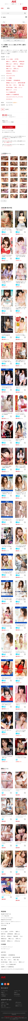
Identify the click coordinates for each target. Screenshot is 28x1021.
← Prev (3, 22)
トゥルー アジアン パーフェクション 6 (21, 843)
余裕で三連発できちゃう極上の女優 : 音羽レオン (20, 361)
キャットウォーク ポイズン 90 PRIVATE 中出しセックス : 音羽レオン (7, 652)
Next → (24, 22)
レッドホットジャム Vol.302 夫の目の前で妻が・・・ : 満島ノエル (6, 625)
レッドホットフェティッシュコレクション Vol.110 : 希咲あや (7, 440)
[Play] (14, 31)
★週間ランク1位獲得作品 (12, 94)
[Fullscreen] (25, 37)
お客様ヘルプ (14, 3)
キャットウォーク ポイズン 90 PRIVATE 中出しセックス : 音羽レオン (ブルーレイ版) (21, 625)
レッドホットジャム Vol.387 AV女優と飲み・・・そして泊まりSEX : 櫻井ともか (7, 334)
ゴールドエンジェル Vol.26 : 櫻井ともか (20, 519)
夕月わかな (9, 73)
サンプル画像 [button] (6, 40)
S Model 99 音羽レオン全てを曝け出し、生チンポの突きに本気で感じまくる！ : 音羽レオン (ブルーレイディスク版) (7, 493)
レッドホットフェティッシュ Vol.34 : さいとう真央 (21, 757)
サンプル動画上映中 (11, 92)
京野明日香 (21, 61)
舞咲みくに (15, 71)
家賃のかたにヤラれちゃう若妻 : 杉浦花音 (20, 229)
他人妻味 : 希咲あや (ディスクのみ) (7, 282)
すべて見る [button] (4, 200)
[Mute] (23, 37)
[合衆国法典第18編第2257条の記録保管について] (14, 1016)
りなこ (14, 66)
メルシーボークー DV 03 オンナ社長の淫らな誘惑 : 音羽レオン (21, 599)
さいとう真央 (9, 59)
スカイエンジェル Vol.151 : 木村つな (21, 704)
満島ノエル (9, 68)
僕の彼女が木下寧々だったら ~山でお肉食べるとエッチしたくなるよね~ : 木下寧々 (7, 308)
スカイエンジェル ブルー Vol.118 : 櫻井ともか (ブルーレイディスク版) (7, 519)
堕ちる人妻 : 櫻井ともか (6, 730)
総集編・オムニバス (11, 82)
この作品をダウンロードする (9, 132)
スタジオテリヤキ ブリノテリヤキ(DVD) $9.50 (14, 98)
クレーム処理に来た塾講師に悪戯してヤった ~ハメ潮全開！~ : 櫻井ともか (21, 572)
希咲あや (22, 64)
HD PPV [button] (6, 109)
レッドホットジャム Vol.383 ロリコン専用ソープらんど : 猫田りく (21, 334)
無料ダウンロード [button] (20, 40)
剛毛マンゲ (9, 89)
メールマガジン (17, 996)
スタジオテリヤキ (10, 75)
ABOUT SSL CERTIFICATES (4, 980)
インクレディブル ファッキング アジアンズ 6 (21, 869)
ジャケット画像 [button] (13, 40)
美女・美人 (9, 85)
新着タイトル (4, 768)
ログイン (6, 3)
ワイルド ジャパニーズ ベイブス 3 (7, 843)
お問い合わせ (18, 1002)
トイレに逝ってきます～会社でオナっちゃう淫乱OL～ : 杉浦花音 (6, 229)
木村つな (16, 64)
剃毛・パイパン (18, 87)
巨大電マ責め (9, 87)
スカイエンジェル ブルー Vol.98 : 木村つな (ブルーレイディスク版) (7, 678)
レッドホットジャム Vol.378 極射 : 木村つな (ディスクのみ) (6, 361)
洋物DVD (3, 992)
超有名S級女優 (21, 82)
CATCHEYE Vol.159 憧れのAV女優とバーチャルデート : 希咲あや (7, 256)
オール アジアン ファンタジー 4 (7, 816)
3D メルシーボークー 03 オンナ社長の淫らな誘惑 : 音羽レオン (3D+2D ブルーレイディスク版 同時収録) (7, 599)
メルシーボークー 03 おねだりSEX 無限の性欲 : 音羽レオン (21, 546)
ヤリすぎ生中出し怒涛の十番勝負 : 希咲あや (6, 467)
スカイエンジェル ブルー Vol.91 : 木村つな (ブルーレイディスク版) (7, 704)
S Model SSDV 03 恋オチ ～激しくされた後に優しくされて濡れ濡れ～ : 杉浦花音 (21, 256)
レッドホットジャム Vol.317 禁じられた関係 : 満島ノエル (7, 546)
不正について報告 (5, 1004)
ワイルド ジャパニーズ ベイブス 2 (21, 895)
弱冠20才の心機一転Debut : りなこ (20, 440)
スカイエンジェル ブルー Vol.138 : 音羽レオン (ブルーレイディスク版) (7, 387)
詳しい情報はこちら (6, 138)
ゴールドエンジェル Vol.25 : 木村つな (20, 678)
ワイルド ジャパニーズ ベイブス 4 (21, 790)
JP (21, 3)
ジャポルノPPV (17, 990)
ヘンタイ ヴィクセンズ (6, 895)
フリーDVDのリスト (8, 145)
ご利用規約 (3, 996)
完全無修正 (9, 80)
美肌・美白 (21, 85)
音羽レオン (16, 68)
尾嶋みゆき (20, 66)
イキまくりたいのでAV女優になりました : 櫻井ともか (21, 731)
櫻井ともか (9, 64)
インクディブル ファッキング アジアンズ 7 (21, 816)
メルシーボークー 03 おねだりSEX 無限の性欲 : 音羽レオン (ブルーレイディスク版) (7, 572)
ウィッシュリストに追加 (8, 130)
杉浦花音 (8, 71)
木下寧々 (17, 59)
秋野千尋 (15, 61)
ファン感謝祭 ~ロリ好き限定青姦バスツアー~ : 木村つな (21, 308)
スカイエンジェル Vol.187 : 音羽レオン (21, 387)
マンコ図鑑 (9, 78)
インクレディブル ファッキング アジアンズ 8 (7, 790)
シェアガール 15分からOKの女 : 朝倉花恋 (7, 414)
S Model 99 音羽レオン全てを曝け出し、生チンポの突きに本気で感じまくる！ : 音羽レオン (21, 493)
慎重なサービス (18, 1005)
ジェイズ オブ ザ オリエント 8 (7, 869)
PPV (8, 8)
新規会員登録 (17, 994)
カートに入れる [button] (9, 127)
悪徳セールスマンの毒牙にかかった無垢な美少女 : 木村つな (21, 466)
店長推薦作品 (17, 80)
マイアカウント (18, 1004)
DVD (2, 8)
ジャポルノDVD (4, 990)
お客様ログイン (4, 994)
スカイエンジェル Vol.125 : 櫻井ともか (7, 757)
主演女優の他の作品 (6, 208)
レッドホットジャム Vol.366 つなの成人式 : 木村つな (21, 413)
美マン (15, 85)
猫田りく (8, 61)
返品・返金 (3, 1005)
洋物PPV (16, 992)
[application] (14, 31)
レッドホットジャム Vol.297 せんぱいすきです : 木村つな (21, 651)
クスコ (15, 89)
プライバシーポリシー (6, 1007)
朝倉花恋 (8, 66)
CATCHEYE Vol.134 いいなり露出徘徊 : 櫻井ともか (21, 282)
